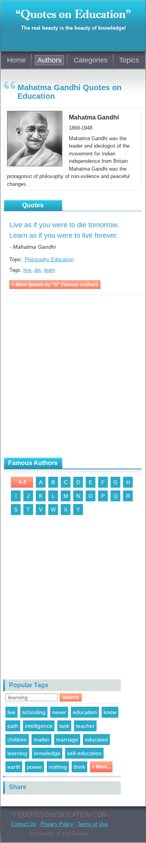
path (12, 726)
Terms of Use (92, 824)
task (64, 726)
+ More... (101, 767)
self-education (84, 753)
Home (16, 60)
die (37, 270)
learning (17, 753)
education (85, 712)
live (27, 270)
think (79, 767)
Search (71, 697)
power (34, 767)
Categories (90, 60)
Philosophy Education (49, 259)
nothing (58, 767)
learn (49, 270)
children (17, 739)
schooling (34, 712)
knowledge (47, 753)
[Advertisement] (73, 376)
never (59, 712)
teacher (85, 726)
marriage (67, 739)
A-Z (22, 482)
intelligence (39, 726)
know (110, 712)
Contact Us (23, 824)
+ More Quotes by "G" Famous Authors (55, 284)
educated (96, 739)
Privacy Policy (56, 824)
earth (13, 767)
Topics (129, 60)
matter (41, 739)
